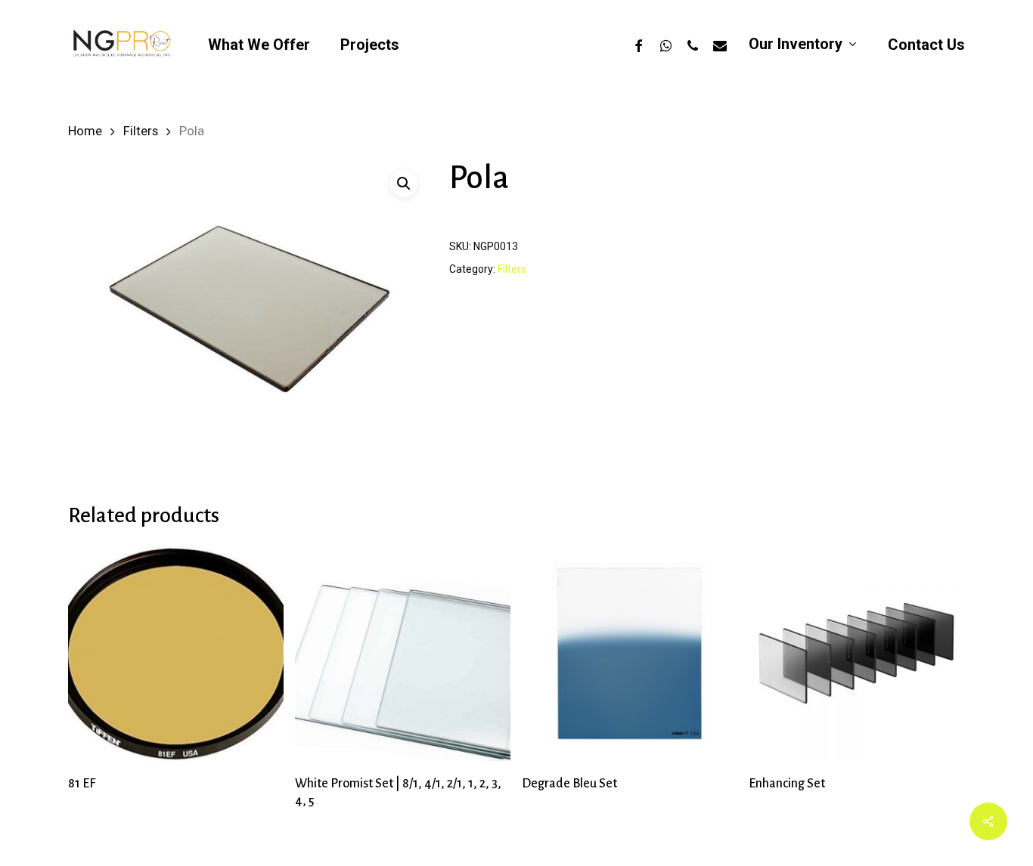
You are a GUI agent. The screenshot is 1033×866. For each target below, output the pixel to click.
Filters (140, 131)
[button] (403, 183)
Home (85, 131)
